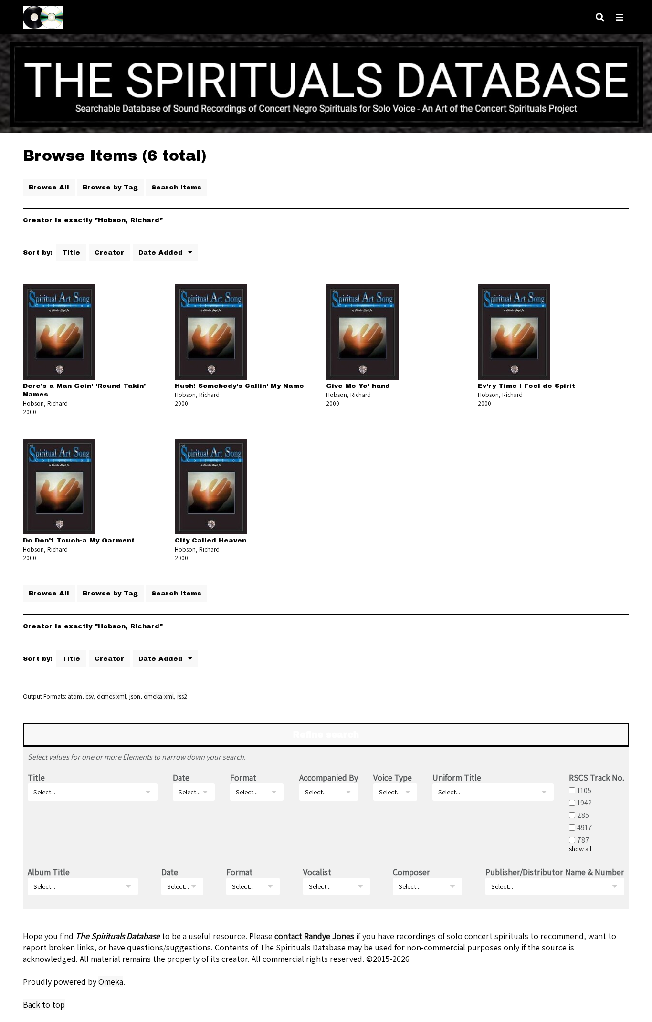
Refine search (326, 735)
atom (75, 696)
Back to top (44, 1004)
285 (583, 815)
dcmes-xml (111, 696)
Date (181, 777)
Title (71, 252)
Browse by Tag (110, 187)
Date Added (161, 252)
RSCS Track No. (596, 777)
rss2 (182, 696)
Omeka (110, 981)
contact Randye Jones (314, 935)
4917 (584, 827)
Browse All (49, 187)
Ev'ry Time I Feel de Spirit (526, 385)
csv (89, 696)
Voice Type (392, 777)
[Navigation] (619, 17)
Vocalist (317, 871)
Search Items (176, 187)
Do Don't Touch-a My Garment (79, 540)
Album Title (49, 871)
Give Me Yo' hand (358, 385)
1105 (584, 790)
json (134, 696)
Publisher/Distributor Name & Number (554, 871)
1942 (584, 802)
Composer (411, 871)
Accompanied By (328, 777)
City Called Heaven (210, 540)
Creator (109, 252)
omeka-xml (159, 696)
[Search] (600, 17)
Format (243, 777)
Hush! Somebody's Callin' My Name (239, 385)
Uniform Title (456, 777)
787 (583, 839)
